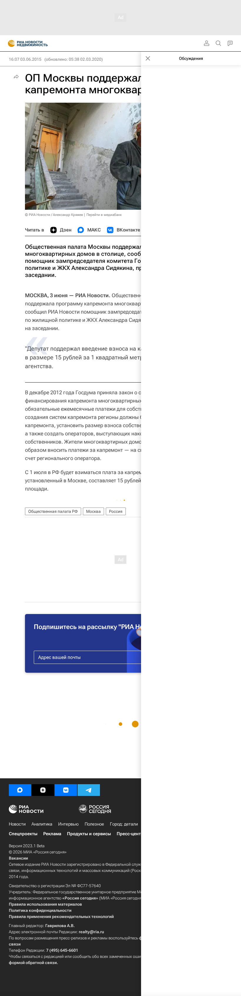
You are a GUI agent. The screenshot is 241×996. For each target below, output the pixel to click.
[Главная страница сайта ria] (9, 43)
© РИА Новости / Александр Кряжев (54, 215)
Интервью (68, 824)
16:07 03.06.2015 (25, 59)
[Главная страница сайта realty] (38, 43)
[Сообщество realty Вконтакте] (66, 790)
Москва (93, 511)
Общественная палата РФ (53, 511)
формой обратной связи (33, 962)
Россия (116, 511)
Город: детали (124, 824)
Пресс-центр (130, 833)
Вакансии (18, 858)
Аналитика (41, 824)
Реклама (52, 833)
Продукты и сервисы (89, 833)
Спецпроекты (23, 833)
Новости (17, 824)
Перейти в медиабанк (104, 215)
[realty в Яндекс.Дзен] (43, 790)
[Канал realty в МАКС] (20, 790)
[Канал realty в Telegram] (89, 790)
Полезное (94, 824)
